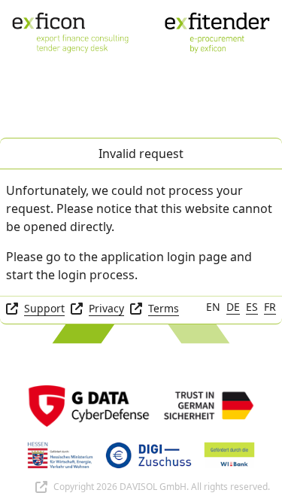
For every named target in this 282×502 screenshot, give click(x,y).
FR (270, 307)
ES (252, 307)
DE (233, 307)
